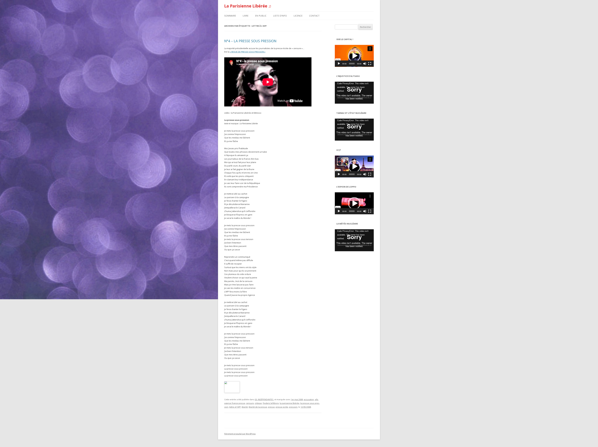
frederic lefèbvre (271, 403)
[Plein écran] (369, 63)
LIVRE (245, 15)
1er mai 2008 (297, 399)
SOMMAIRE (230, 15)
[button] (354, 56)
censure (250, 403)
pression (293, 407)
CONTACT (314, 15)
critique (258, 403)
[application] (354, 56)
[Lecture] (338, 63)
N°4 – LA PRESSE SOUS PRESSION (250, 40)
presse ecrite (282, 407)
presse (271, 407)
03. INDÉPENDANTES (264, 399)
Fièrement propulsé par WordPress (240, 434)
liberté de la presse (258, 407)
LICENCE (298, 15)
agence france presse (234, 403)
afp (316, 399)
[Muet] (364, 63)
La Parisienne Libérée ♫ (247, 6)
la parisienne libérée (289, 403)
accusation (309, 399)
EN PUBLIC (260, 15)
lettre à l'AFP (235, 407)
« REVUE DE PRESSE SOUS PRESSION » (247, 51)
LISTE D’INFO (280, 15)
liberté (245, 407)
